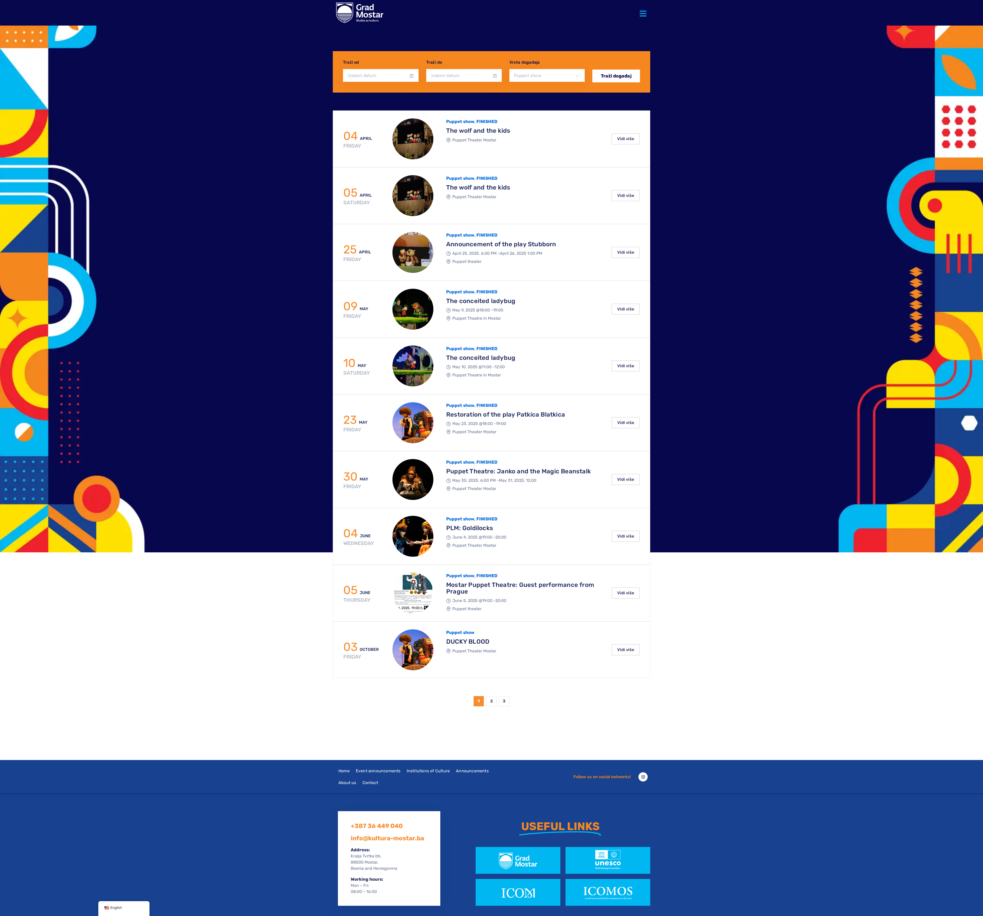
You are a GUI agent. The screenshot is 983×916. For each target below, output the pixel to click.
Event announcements (378, 770)
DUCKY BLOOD (467, 641)
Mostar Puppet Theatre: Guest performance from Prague (520, 588)
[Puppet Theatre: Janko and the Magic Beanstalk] (412, 479)
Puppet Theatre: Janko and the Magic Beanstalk (518, 471)
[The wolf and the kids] (412, 138)
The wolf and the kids (478, 130)
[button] (644, 9)
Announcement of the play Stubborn (501, 244)
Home (344, 770)
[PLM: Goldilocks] (412, 536)
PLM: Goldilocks (469, 528)
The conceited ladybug (480, 301)
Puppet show (460, 121)
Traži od (351, 62)
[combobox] (547, 75)
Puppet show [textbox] (527, 75)
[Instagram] (643, 776)
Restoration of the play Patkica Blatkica (505, 414)
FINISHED (486, 121)
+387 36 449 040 (377, 826)
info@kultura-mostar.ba (387, 838)
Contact (370, 782)
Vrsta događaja (524, 62)
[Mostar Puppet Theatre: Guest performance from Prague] (412, 593)
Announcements (472, 770)
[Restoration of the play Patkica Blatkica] (412, 422)
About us (347, 782)
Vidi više (625, 138)
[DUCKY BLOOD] (412, 649)
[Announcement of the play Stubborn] (412, 252)
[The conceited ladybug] (412, 309)
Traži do (434, 62)
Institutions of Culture (428, 770)
